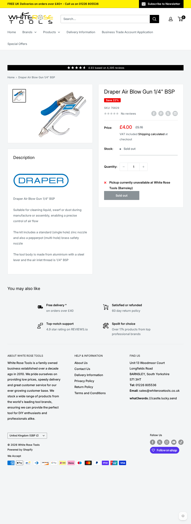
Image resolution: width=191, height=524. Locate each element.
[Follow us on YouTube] (173, 442)
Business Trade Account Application (127, 32)
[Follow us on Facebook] (152, 442)
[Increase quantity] (143, 167)
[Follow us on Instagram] (166, 442)
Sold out (122, 195)
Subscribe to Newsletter (164, 4)
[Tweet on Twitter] (168, 113)
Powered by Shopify (20, 449)
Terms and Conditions (90, 393)
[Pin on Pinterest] (161, 113)
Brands (27, 32)
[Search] (154, 19)
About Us (81, 363)
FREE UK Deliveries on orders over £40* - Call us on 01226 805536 (53, 4)
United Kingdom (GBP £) (24, 435)
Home (11, 32)
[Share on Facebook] (153, 113)
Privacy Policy (84, 381)
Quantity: (110, 166)
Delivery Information (81, 32)
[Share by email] (175, 113)
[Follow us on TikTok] (181, 442)
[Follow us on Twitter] (159, 442)
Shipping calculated (151, 134)
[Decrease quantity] (124, 167)
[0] (180, 19)
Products (49, 32)
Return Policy (83, 387)
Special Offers (17, 44)
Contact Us (82, 369)
